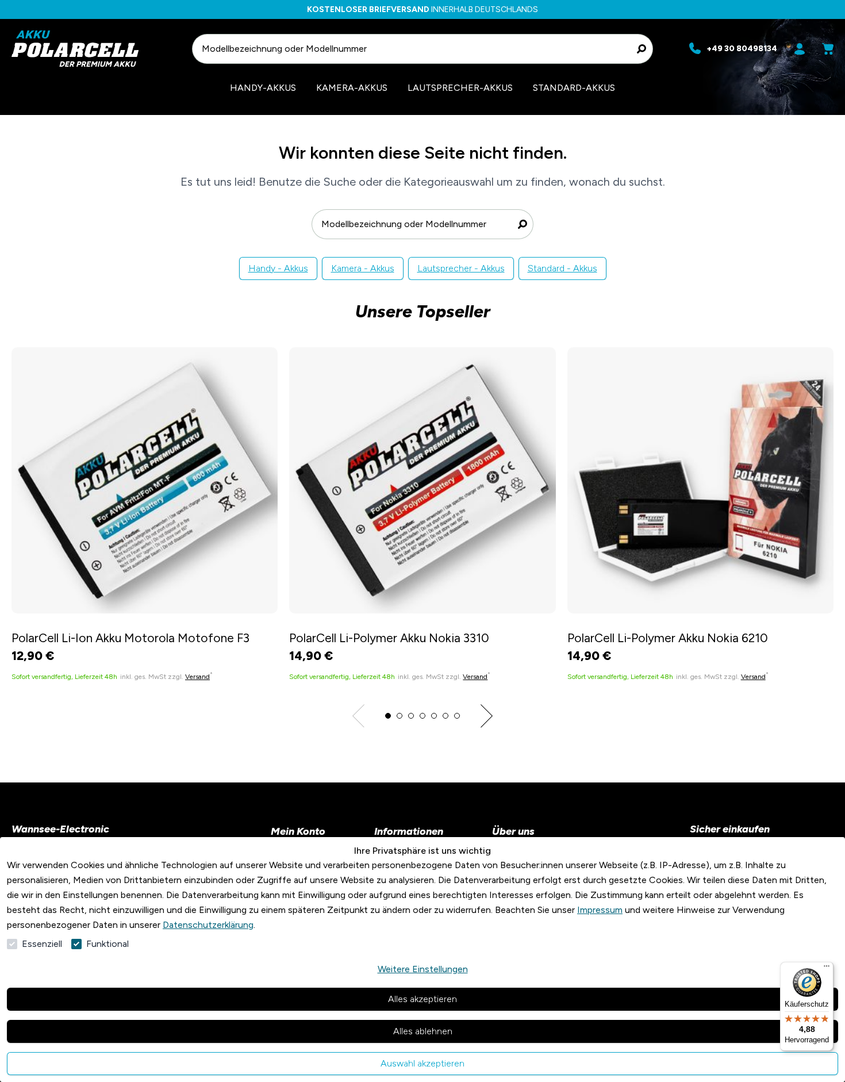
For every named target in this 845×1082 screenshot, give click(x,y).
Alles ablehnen (422, 1031)
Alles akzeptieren (422, 998)
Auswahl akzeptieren (422, 1063)
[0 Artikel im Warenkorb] (828, 49)
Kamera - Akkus (362, 268)
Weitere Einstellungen (423, 969)
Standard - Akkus (562, 268)
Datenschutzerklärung (208, 924)
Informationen (408, 831)
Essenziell (42, 943)
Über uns (513, 831)
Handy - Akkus (278, 268)
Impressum (600, 909)
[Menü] (827, 969)
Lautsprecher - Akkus (461, 268)
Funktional (107, 943)
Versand (197, 677)
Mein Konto (298, 831)
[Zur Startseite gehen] (96, 48)
